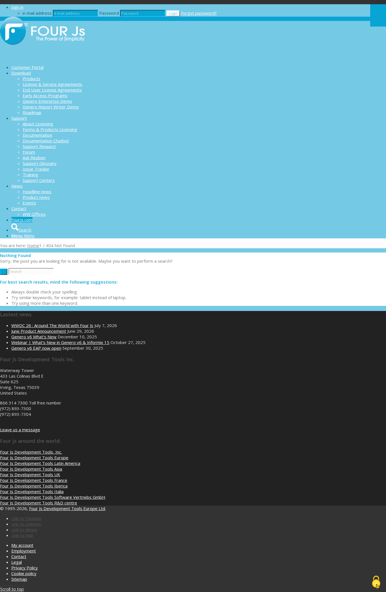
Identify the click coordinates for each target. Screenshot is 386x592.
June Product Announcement (38, 331)
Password (109, 13)
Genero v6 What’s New (34, 336)
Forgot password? (199, 13)
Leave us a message (20, 429)
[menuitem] (190, 67)
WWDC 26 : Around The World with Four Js (52, 325)
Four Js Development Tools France (33, 480)
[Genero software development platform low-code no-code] (42, 57)
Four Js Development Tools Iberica (34, 486)
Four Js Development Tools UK (30, 474)
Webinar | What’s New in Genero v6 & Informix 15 (60, 342)
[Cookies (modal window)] (376, 582)
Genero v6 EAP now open (36, 348)
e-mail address (37, 13)
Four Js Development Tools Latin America (40, 463)
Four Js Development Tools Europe (34, 457)
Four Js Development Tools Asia (31, 469)
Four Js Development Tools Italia (32, 491)
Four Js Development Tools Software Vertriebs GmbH (52, 497)
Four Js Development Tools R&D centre (38, 503)
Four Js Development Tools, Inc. (31, 452)
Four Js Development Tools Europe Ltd (67, 508)
